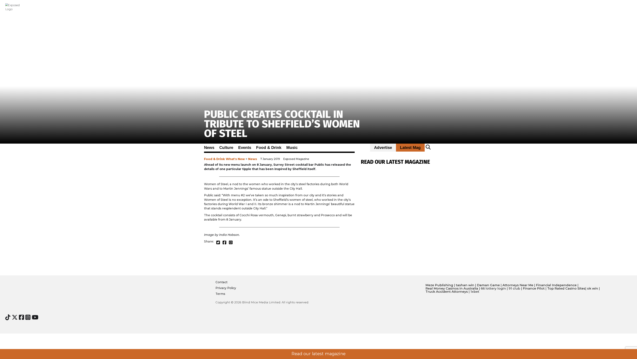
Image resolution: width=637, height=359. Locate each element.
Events (244, 148)
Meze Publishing (439, 285)
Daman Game (488, 285)
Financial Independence (556, 285)
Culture (226, 148)
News (209, 148)
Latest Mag (410, 148)
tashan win (465, 285)
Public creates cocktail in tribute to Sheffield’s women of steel (282, 124)
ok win (592, 288)
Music (292, 148)
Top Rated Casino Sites (566, 288)
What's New (235, 159)
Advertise (383, 148)
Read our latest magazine (318, 354)
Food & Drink (268, 148)
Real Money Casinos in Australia (451, 288)
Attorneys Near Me (517, 285)
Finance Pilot (534, 288)
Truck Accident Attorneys (446, 291)
